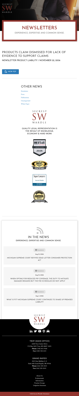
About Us (39, 376)
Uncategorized (25, 101)
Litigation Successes (39, 385)
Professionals (39, 378)
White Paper (25, 104)
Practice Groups (39, 383)
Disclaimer (46, 394)
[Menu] (74, 8)
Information (40, 381)
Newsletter (9, 60)
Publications (25, 97)
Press (22, 94)
